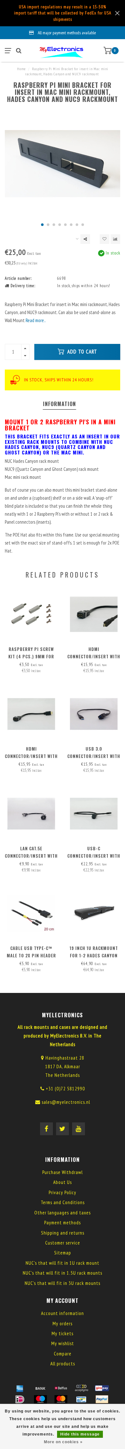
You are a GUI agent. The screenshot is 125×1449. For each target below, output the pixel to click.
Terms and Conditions (63, 1202)
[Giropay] (102, 1388)
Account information (62, 1313)
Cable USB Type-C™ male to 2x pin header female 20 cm (31, 955)
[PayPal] (102, 1399)
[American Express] (20, 1388)
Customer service (62, 1243)
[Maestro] (40, 1399)
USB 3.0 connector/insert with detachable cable (93, 756)
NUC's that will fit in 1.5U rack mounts (62, 1273)
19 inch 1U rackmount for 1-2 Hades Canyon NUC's (94, 955)
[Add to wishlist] (104, 239)
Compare (62, 1354)
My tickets (62, 1333)
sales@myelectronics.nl (66, 1102)
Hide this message (80, 1434)
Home (21, 69)
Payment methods (62, 1223)
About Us (62, 1182)
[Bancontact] (81, 1399)
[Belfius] (61, 1388)
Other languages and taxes (62, 1213)
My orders (62, 1323)
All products (62, 1364)
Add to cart (81, 351)
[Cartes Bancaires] (81, 1388)
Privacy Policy (62, 1192)
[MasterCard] (61, 1399)
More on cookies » (63, 1442)
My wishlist (62, 1343)
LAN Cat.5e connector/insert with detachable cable (31, 855)
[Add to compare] (115, 239)
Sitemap (62, 1253)
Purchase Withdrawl (62, 1172)
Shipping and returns (62, 1233)
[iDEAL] (20, 1399)
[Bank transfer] (40, 1388)
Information (59, 404)
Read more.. (36, 320)
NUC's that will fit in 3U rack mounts (62, 1283)
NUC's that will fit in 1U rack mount (62, 1263)
